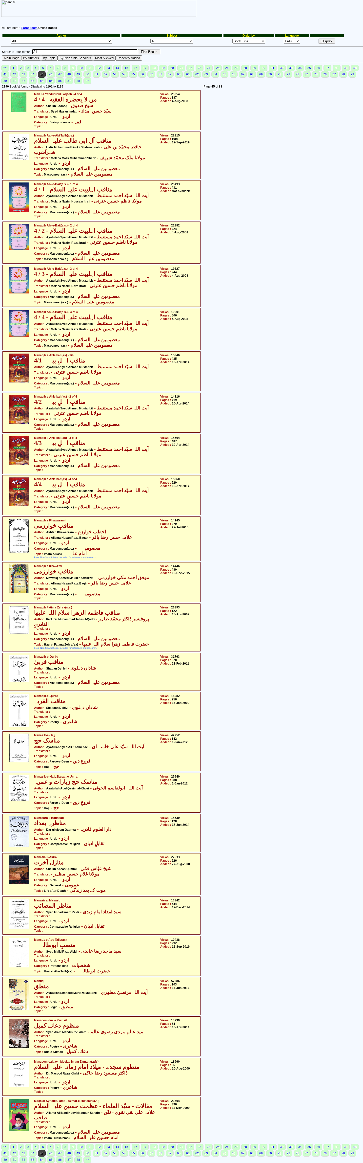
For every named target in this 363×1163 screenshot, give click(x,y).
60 (179, 74)
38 (336, 68)
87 (69, 81)
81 (14, 81)
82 (23, 81)
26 (227, 68)
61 (188, 74)
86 (60, 81)
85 (51, 81)
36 (318, 68)
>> (87, 80)
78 (343, 74)
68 (252, 74)
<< (5, 67)
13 (108, 68)
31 (272, 68)
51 (96, 74)
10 (81, 68)
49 (78, 74)
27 (236, 68)
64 (215, 74)
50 (87, 74)
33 (291, 68)
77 (334, 74)
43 (23, 74)
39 (345, 68)
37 (327, 68)
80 (5, 81)
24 (208, 68)
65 (224, 74)
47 (60, 74)
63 (206, 74)
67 (242, 74)
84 (41, 81)
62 (197, 74)
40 (355, 68)
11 (90, 68)
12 (99, 68)
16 (135, 68)
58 (160, 74)
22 (190, 68)
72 (288, 74)
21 (181, 68)
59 (169, 74)
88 (78, 81)
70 (270, 74)
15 (126, 68)
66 (233, 74)
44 (32, 74)
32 (281, 68)
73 (297, 74)
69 (261, 74)
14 (117, 68)
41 (5, 74)
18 (154, 68)
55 (133, 74)
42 (14, 74)
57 (151, 74)
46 (51, 74)
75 (316, 74)
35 (309, 68)
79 (352, 74)
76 (325, 74)
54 (124, 74)
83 (32, 81)
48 (69, 74)
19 (163, 68)
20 (172, 68)
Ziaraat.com (29, 28)
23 (199, 68)
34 (300, 68)
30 (263, 68)
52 (105, 74)
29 (254, 68)
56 (142, 74)
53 (115, 74)
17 (144, 68)
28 (245, 68)
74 (306, 74)
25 (218, 68)
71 (279, 74)
